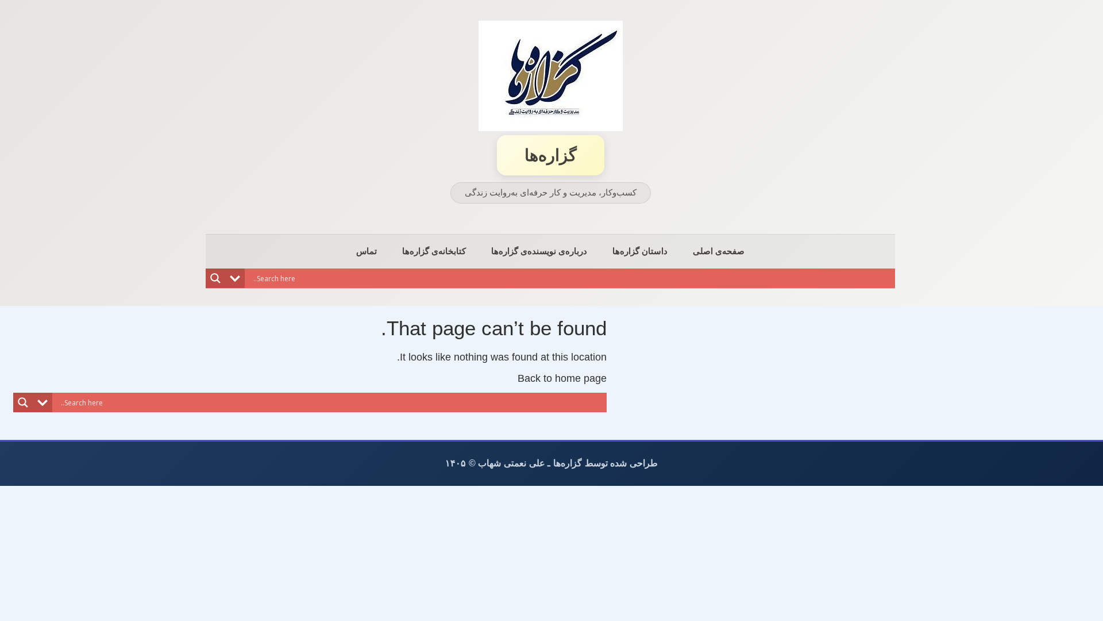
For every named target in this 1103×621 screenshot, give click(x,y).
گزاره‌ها (550, 155)
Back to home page (562, 378)
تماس (366, 251)
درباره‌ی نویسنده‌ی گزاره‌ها (539, 251)
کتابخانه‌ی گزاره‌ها (434, 251)
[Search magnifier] (215, 278)
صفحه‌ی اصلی (719, 251)
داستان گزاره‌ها (640, 251)
